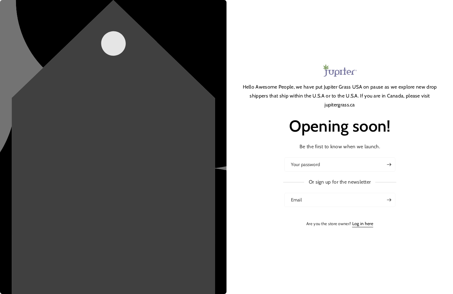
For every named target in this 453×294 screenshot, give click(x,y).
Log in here (362, 223)
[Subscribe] (389, 200)
